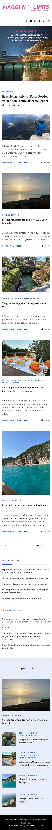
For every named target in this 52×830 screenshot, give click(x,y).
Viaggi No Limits (29, 820)
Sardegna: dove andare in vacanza (31, 800)
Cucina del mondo (33, 381)
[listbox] (26, 53)
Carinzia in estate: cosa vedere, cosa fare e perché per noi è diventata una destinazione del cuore (26, 622)
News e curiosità (32, 298)
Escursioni (7, 91)
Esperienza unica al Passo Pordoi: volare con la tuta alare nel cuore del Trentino (25, 101)
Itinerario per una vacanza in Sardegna (24, 505)
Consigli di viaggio (11, 215)
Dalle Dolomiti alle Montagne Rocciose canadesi (26, 645)
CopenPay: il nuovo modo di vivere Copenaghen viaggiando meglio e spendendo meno (26, 634)
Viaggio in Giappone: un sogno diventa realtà (24, 304)
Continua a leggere (12, 163)
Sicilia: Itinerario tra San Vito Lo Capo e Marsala (24, 221)
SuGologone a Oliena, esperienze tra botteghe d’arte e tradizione (22, 389)
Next (38, 545)
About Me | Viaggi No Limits (21, 826)
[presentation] (4, 53)
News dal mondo (12, 610)
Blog (41, 826)
